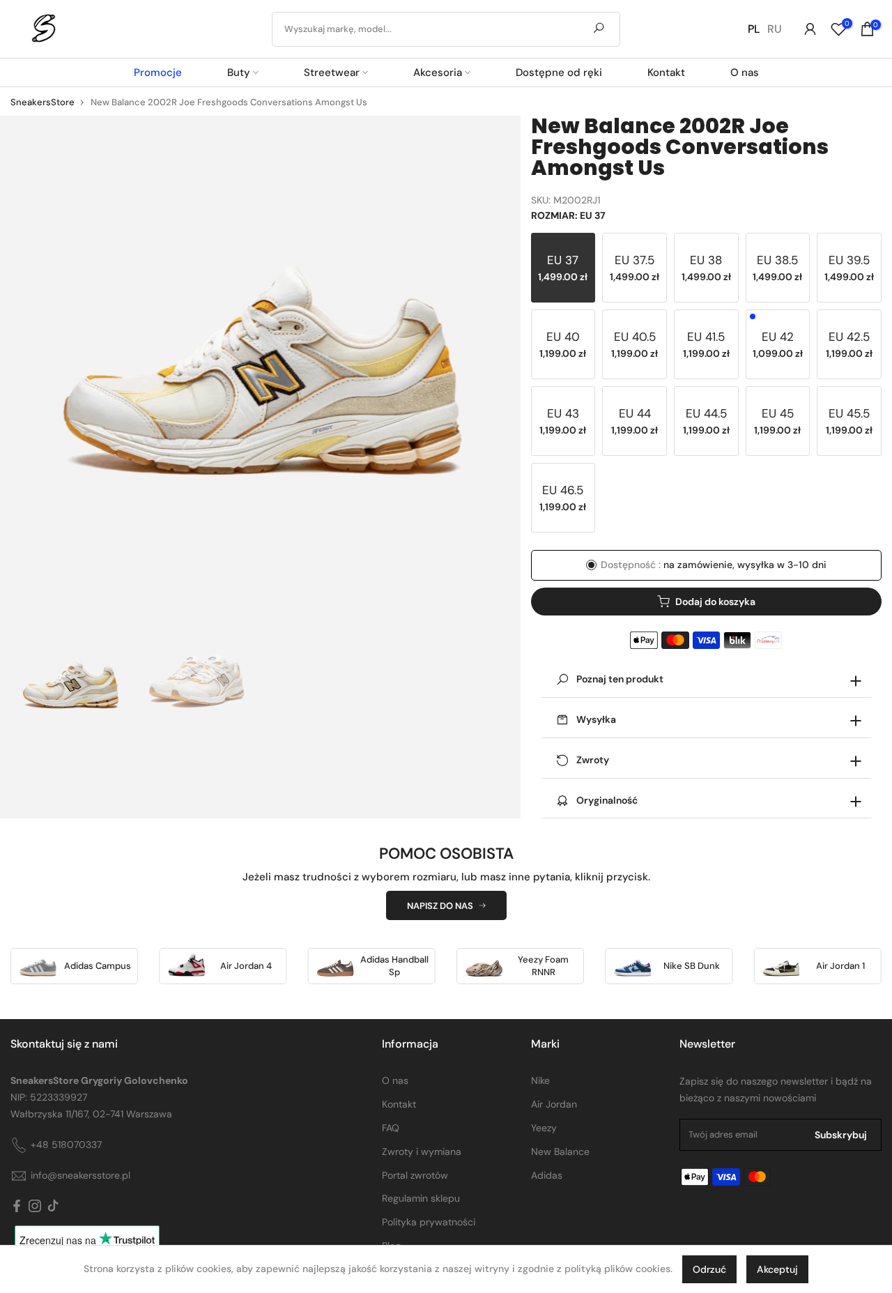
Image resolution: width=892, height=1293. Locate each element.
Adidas (546, 1175)
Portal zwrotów (415, 1175)
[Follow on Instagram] (35, 1206)
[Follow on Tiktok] (53, 1206)
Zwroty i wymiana (421, 1151)
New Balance (560, 1151)
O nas (744, 72)
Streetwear (332, 72)
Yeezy (544, 1128)
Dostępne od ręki (559, 72)
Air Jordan (554, 1104)
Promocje (158, 72)
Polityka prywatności (428, 1222)
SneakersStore (42, 102)
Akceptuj (777, 1269)
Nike (540, 1080)
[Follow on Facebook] (16, 1206)
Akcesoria (437, 72)
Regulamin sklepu (421, 1198)
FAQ (390, 1128)
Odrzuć (709, 1269)
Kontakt (666, 72)
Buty (238, 72)
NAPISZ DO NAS (440, 906)
